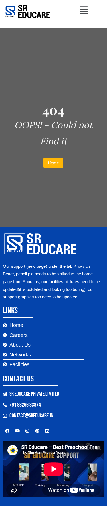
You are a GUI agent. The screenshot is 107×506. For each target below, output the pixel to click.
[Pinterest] (37, 430)
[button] (83, 10)
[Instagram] (27, 430)
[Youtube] (17, 430)
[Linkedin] (47, 430)
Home (53, 162)
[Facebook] (7, 430)
